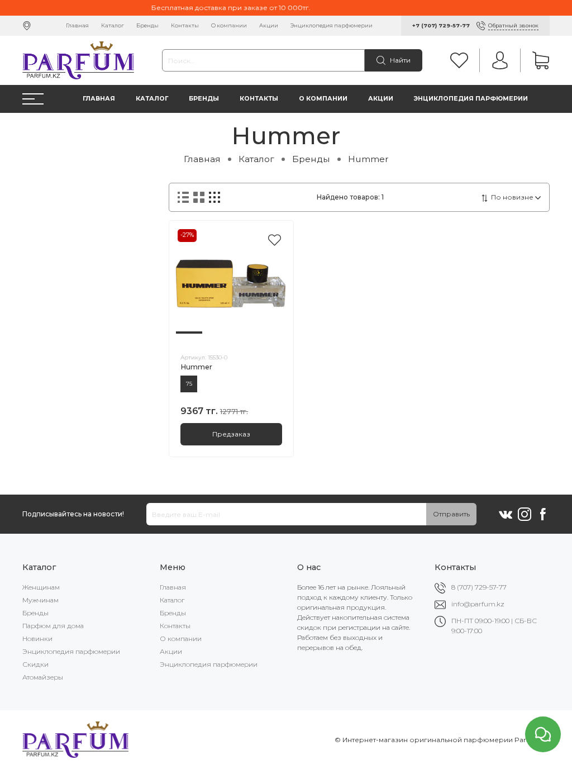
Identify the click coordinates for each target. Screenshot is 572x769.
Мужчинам (40, 600)
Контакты (185, 25)
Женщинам (41, 587)
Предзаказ (231, 434)
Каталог (112, 25)
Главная (77, 25)
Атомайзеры (42, 677)
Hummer (196, 367)
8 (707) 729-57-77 (479, 587)
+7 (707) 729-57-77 (441, 25)
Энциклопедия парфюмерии (331, 25)
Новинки (37, 638)
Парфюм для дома (53, 625)
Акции (268, 25)
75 (189, 384)
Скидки (35, 664)
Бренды (147, 25)
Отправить (451, 514)
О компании (229, 25)
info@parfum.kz (477, 604)
